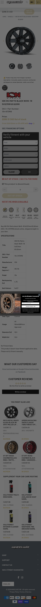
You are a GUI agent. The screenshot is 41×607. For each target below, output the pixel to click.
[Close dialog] (39, 295)
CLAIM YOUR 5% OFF (30, 306)
